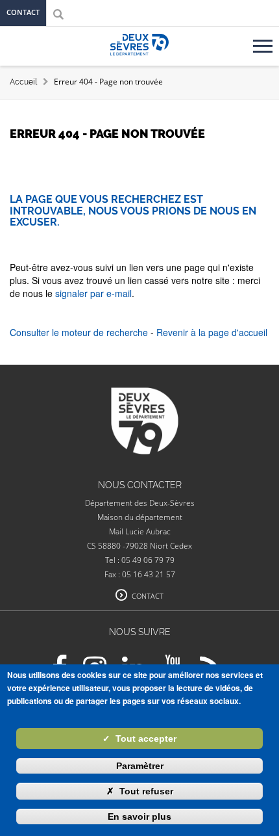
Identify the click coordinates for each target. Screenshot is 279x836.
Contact (23, 12)
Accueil (23, 81)
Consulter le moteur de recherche (79, 332)
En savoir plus (139, 816)
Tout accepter (139, 738)
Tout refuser (139, 791)
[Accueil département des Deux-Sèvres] (139, 59)
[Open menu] (264, 41)
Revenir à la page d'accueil (211, 332)
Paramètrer (140, 766)
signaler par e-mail (93, 293)
